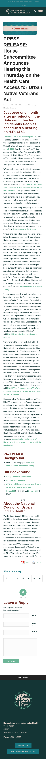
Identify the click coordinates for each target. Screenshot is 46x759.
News (33, 105)
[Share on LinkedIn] (28, 578)
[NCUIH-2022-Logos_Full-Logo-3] (19, 11)
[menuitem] (20, 1)
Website (35, 632)
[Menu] (39, 11)
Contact (36, 1)
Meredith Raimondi (9, 108)
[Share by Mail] (39, 578)
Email (34, 624)
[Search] (33, 11)
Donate (24, 5)
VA (28, 439)
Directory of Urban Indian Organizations (19, 1)
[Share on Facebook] (6, 578)
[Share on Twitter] (12, 578)
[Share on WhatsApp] (17, 578)
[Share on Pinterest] (23, 578)
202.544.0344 (15, 737)
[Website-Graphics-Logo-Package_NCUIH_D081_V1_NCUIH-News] (20, 28)
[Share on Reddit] (34, 578)
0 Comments (23, 105)
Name (34, 616)
